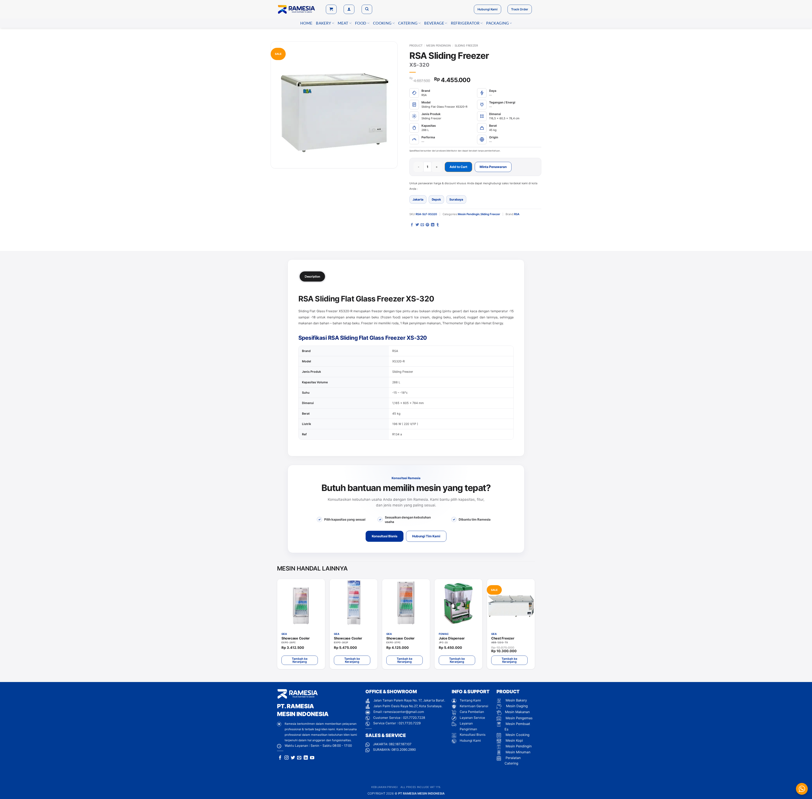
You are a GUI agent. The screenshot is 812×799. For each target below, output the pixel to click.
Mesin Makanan (517, 712)
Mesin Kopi (514, 740)
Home (306, 23)
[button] (331, 9)
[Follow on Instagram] (286, 758)
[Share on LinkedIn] (432, 225)
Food (360, 23)
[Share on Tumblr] (437, 225)
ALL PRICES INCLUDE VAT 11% (421, 787)
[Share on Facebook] (412, 225)
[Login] (349, 9)
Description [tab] (312, 276)
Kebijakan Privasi (384, 787)
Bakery (323, 23)
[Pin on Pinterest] (427, 225)
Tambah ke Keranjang (299, 660)
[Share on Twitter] (417, 225)
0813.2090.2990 (403, 750)
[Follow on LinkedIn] (306, 758)
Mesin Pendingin (438, 45)
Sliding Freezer (466, 45)
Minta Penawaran (493, 167)
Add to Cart (458, 167)
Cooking (382, 23)
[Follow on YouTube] (312, 758)
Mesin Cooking (517, 735)
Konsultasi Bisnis (384, 536)
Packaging (497, 23)
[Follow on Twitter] (293, 758)
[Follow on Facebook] (280, 758)
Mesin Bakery (516, 700)
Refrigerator (465, 23)
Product (415, 45)
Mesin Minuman (517, 752)
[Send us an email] (299, 758)
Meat (343, 23)
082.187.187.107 (400, 744)
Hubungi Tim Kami (426, 536)
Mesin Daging (516, 706)
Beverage (434, 23)
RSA (516, 214)
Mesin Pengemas (518, 718)
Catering (408, 23)
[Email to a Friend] (422, 225)
